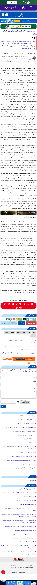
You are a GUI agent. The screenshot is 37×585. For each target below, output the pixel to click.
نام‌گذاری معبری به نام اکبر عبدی (27, 504)
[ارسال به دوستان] (31, 319)
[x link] (5, 304)
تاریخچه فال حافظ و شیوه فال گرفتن (26, 420)
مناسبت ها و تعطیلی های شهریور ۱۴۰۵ (25, 500)
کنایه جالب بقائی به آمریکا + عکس (27, 453)
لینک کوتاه (32, 323)
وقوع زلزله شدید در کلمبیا (29, 443)
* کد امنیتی (33, 401)
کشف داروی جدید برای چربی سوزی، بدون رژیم (24, 431)
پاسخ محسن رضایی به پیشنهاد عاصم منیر (25, 530)
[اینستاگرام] (13, 318)
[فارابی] (18, 26)
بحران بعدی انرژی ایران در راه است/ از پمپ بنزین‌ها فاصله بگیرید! (19, 493)
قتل (29, 332)
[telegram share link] (27, 319)
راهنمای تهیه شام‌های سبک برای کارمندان (25, 435)
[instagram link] (13, 304)
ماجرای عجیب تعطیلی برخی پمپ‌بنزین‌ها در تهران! (23, 538)
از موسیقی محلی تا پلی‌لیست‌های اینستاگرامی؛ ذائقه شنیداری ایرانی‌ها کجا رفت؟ (19, 342)
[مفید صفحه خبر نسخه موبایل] (18, 8)
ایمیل (34, 381)
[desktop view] (6, 14)
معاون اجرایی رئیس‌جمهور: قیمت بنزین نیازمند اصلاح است (21, 460)
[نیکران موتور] (18, 213)
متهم (18, 332)
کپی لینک (21, 323)
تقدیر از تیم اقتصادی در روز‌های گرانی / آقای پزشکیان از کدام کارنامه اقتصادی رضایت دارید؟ (20, 448)
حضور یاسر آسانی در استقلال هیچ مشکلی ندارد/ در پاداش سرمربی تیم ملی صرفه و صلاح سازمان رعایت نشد (19, 553)
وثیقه (23, 332)
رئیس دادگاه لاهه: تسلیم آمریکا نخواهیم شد (24, 468)
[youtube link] (20, 308)
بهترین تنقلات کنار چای (29, 439)
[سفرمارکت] (18, 359)
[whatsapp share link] (20, 319)
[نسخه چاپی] (34, 319)
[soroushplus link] (16, 304)
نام (35, 374)
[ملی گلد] (18, 2)
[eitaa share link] (17, 319)
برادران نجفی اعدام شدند (29, 497)
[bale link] (20, 304)
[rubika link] (32, 304)
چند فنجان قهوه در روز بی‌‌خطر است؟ (26, 416)
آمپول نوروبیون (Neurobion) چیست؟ (26, 489)
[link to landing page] (19, 14)
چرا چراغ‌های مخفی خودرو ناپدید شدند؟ (25, 464)
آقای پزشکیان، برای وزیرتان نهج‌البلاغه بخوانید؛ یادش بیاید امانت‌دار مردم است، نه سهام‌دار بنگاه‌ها (19, 522)
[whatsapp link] (28, 304)
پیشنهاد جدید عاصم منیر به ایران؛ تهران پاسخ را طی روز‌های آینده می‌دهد (20, 509)
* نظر (35, 389)
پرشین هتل (32, 480)
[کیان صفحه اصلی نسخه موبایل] (18, 582)
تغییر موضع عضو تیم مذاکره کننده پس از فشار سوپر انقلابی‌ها (20, 526)
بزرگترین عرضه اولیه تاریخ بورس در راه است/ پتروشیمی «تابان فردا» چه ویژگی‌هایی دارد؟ (18, 547)
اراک (34, 332)
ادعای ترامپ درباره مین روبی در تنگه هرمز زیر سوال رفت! (22, 456)
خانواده (12, 332)
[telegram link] (24, 304)
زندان (6, 332)
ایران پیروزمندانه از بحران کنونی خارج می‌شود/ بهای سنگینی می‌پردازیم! (18, 353)
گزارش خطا (34, 363)
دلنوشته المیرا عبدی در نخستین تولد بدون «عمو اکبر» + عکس (20, 427)
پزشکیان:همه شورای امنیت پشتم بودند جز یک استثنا (22, 534)
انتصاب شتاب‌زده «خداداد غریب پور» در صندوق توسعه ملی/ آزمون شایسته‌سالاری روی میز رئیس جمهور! (19, 348)
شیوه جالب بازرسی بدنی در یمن (27, 472)
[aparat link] (16, 308)
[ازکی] (18, 21)
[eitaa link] (9, 304)
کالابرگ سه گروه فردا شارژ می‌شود (27, 542)
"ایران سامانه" (15, 572)
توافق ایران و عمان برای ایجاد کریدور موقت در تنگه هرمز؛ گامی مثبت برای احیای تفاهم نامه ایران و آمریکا (19, 515)
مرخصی (33, 336)
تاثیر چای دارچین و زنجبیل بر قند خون (26, 424)
